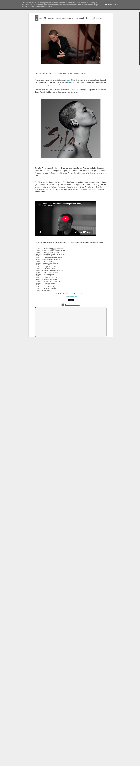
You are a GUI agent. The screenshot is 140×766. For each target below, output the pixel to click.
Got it (116, 5)
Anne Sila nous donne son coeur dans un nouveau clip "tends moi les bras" (70, 18)
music (72, 297)
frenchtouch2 (82, 294)
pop (75, 297)
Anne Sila (70, 80)
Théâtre (53, 248)
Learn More (107, 5)
